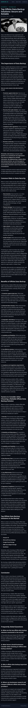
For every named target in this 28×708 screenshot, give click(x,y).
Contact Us (24, 1)
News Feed (18, 1)
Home (13, 1)
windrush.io (4, 1)
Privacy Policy (23, 705)
